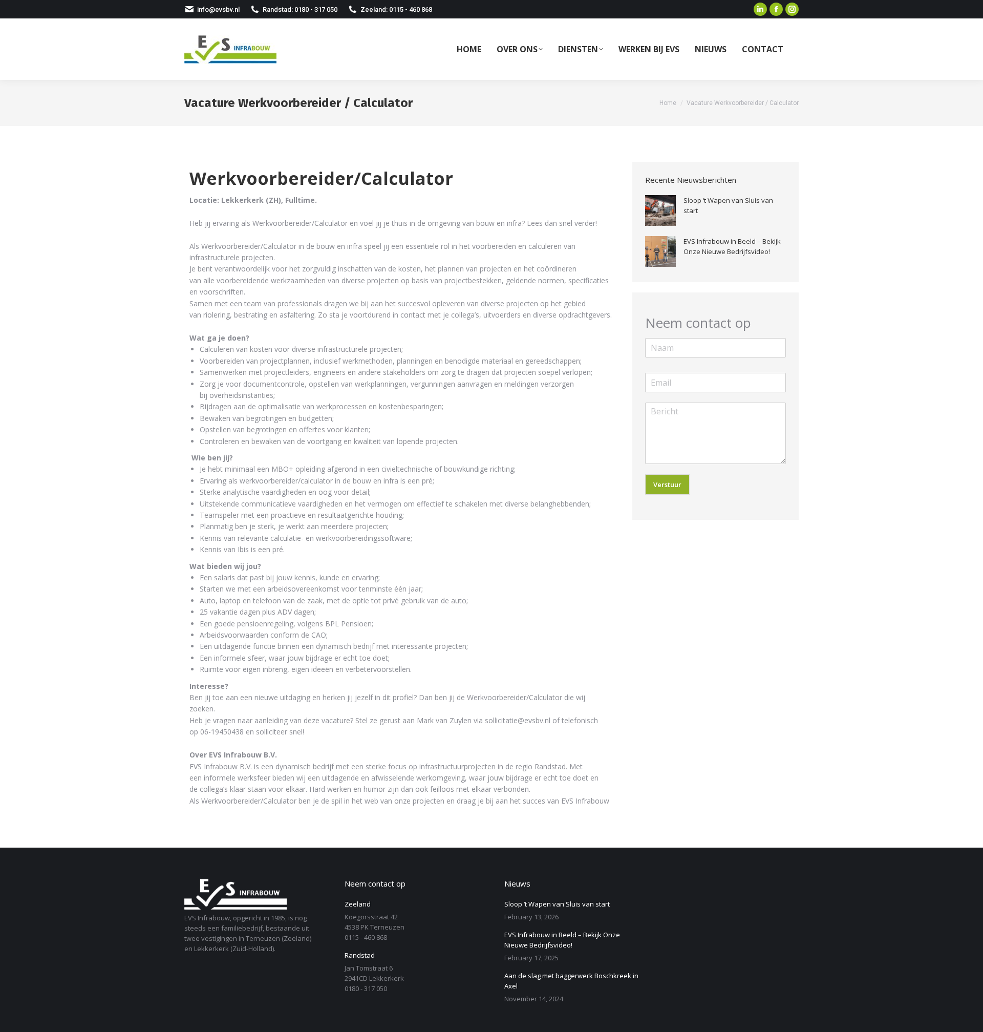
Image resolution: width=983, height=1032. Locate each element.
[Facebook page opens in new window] (776, 9)
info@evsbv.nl (218, 9)
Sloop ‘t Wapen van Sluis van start (728, 205)
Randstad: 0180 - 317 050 (300, 9)
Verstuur (667, 484)
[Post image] (660, 210)
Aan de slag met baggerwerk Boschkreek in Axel (571, 981)
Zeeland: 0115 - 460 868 (396, 9)
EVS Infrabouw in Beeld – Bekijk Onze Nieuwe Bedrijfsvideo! (732, 246)
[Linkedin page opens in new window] (760, 9)
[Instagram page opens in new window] (792, 9)
